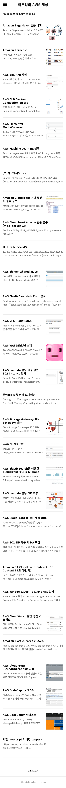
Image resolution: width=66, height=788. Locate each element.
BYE (36, 782)
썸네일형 (57, 14)
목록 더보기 (33, 770)
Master (44, 782)
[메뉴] (5, 5)
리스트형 (61, 14)
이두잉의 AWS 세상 (33, 4)
